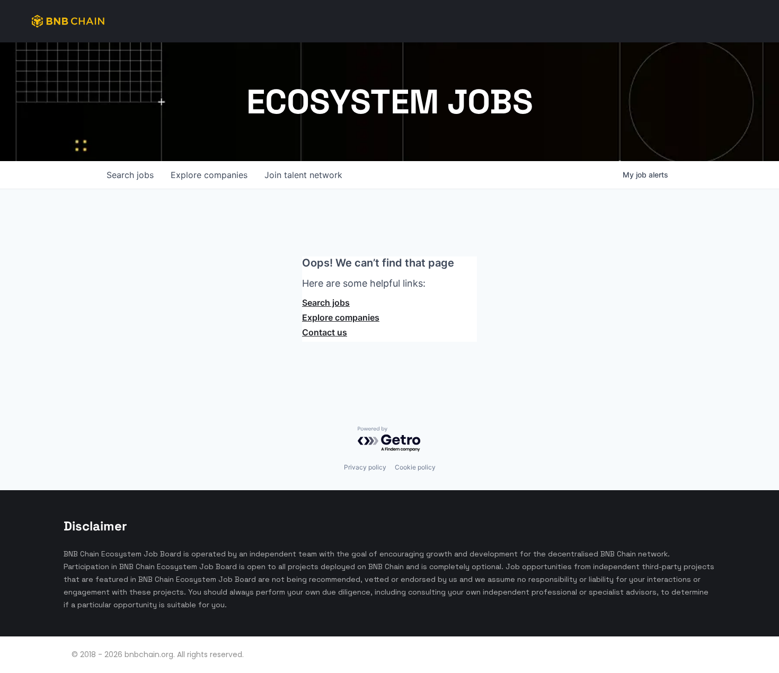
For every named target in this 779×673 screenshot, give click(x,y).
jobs (130, 175)
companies (209, 175)
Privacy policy (365, 467)
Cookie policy (415, 467)
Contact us (324, 332)
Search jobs (326, 302)
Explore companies (340, 317)
